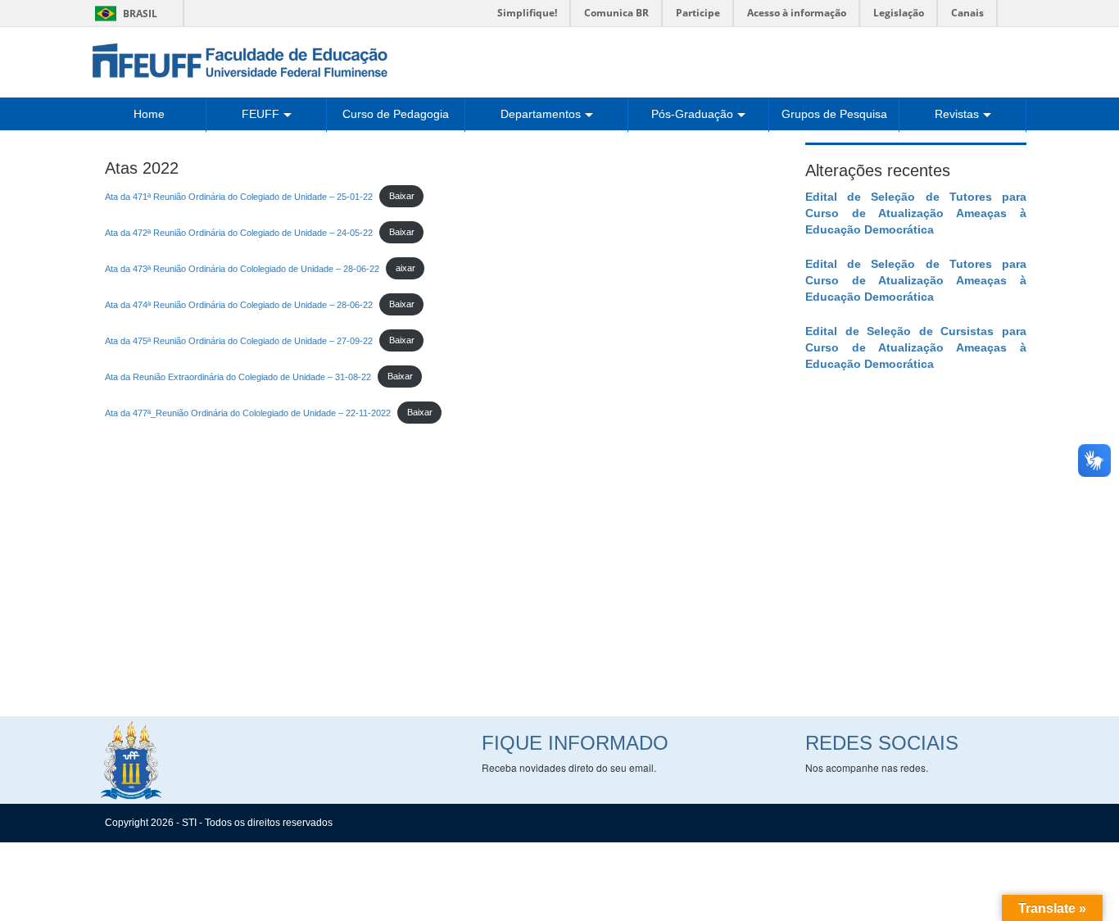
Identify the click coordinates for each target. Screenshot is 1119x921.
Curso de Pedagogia (395, 113)
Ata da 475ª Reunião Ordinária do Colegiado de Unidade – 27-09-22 (239, 340)
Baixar (402, 196)
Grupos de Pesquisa (834, 113)
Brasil (123, 13)
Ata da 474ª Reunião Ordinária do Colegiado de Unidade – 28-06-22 (239, 304)
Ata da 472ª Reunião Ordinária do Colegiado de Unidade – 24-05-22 (239, 232)
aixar (405, 268)
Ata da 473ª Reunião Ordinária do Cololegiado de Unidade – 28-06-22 (242, 268)
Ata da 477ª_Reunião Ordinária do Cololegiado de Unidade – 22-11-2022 (248, 412)
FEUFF (260, 113)
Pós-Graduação (692, 113)
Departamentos (541, 113)
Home (149, 113)
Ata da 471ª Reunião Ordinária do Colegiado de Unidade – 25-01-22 (239, 196)
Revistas (957, 113)
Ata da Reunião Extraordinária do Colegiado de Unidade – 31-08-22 (238, 376)
